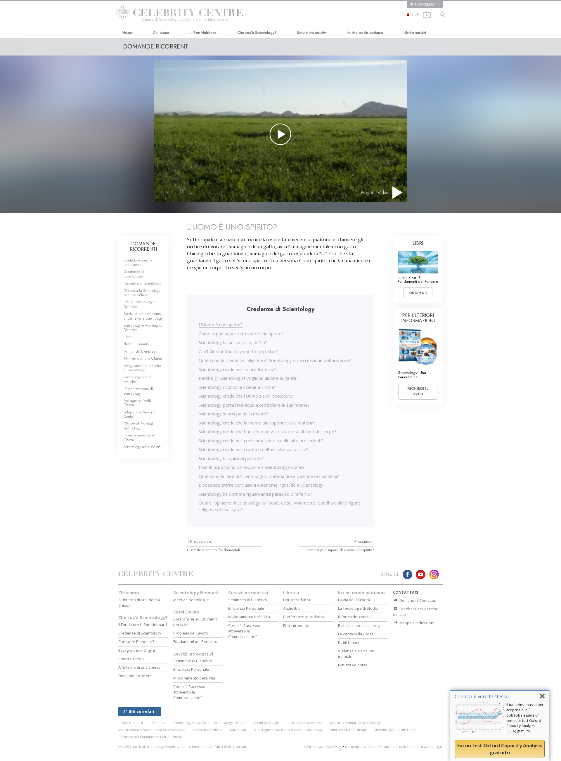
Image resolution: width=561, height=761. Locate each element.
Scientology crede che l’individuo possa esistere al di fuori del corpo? (267, 431)
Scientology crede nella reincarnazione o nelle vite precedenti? (261, 440)
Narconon (238, 729)
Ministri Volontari (353, 665)
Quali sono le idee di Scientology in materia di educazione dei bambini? (269, 476)
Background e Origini (136, 650)
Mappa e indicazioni (416, 622)
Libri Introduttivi (296, 599)
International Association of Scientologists (151, 729)
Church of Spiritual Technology (138, 426)
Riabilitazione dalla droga (360, 625)
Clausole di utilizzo (396, 746)
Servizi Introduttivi (312, 32)
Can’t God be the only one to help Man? (238, 351)
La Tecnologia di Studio (358, 608)
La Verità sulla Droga (355, 634)
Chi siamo (161, 32)
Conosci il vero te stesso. (482, 696)
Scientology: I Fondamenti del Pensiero (418, 279)
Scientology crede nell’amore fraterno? (237, 369)
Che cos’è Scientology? (257, 32)
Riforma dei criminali (355, 616)
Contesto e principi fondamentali (213, 550)
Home (127, 32)
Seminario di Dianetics (192, 660)
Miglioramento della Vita (194, 678)
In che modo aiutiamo (365, 32)
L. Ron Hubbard (203, 32)
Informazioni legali (428, 746)
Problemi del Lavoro (190, 633)
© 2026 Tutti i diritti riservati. (182, 746)
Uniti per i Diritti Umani (348, 729)
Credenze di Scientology (134, 274)
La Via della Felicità (354, 599)
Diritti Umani (348, 642)
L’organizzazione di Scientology (138, 391)
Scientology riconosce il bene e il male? (237, 387)
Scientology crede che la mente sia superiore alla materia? (257, 423)
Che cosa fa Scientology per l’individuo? (142, 293)
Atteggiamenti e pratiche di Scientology (142, 368)
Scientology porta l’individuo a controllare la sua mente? (254, 405)
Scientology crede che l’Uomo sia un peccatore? (246, 396)
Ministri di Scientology (140, 351)
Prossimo (363, 541)
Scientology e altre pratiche (137, 379)
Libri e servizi (415, 32)
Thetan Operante (136, 344)
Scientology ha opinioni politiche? (231, 458)
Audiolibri (291, 608)
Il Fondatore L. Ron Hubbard (142, 624)
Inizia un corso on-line (304, 722)
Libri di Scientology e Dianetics (140, 304)
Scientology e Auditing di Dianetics (143, 327)
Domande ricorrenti (135, 675)
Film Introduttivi (296, 625)
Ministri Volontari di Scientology (355, 722)
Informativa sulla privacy (323, 746)
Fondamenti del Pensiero (195, 641)
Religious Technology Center (139, 414)
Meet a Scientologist (191, 599)
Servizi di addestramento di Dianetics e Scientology (143, 316)
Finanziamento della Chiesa (139, 437)
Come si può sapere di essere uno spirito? (241, 334)
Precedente (200, 541)
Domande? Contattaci (418, 600)
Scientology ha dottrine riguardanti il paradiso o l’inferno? (255, 494)
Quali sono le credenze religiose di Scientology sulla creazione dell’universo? (275, 360)
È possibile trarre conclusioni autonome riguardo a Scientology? (262, 485)
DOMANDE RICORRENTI (143, 246)
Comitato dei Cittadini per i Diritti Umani (150, 736)
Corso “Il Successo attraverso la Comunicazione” (189, 692)
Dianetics (157, 722)
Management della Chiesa (138, 403)
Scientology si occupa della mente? (233, 414)
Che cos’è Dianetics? (136, 641)
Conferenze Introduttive (304, 616)
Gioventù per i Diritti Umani (395, 729)
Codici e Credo (131, 658)
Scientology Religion (230, 722)
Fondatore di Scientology (142, 283)
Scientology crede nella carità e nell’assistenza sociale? (253, 449)
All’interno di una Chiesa (143, 358)
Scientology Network (196, 592)
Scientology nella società (142, 447)
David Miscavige (266, 722)
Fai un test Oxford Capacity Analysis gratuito (499, 749)
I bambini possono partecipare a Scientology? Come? (252, 467)
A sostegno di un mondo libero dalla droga (288, 729)
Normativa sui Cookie (361, 746)
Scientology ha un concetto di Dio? (233, 342)
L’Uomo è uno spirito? (221, 324)
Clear (128, 337)
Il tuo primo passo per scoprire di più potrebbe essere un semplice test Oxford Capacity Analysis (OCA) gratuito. (524, 718)
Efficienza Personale (191, 669)
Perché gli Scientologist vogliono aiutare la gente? (248, 378)
